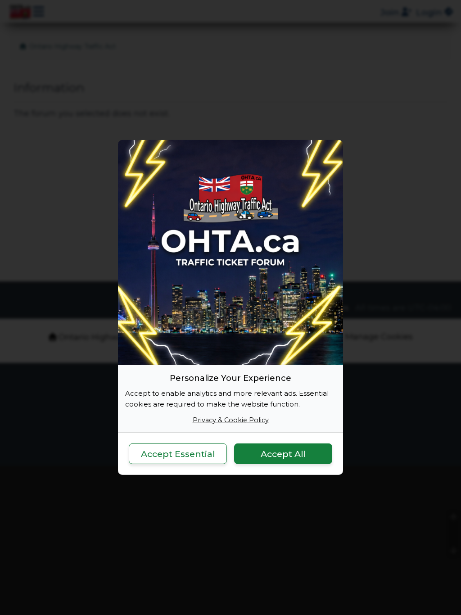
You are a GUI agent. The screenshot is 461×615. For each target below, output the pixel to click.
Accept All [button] (283, 453)
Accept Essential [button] (178, 453)
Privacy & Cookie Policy (231, 420)
